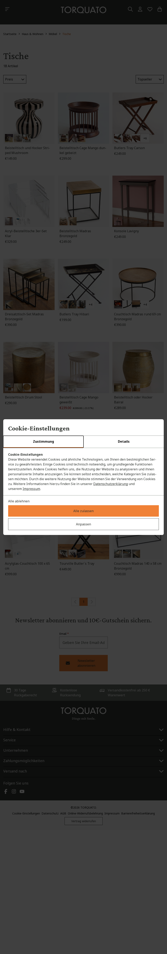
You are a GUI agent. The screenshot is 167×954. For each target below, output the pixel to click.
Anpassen (83, 524)
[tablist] (83, 442)
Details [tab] (124, 441)
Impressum (31, 488)
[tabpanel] (83, 471)
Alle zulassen (83, 511)
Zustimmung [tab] (43, 441)
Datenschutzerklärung (110, 484)
